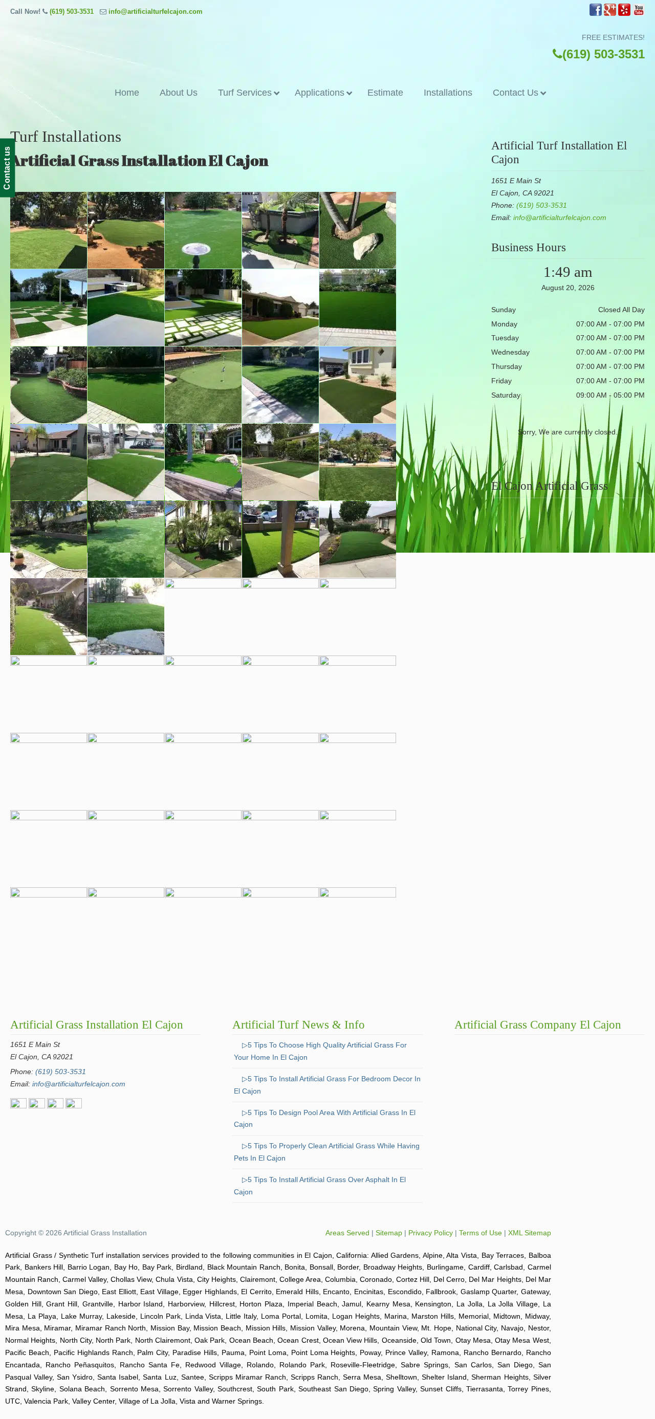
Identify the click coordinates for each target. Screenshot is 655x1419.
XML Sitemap (529, 1233)
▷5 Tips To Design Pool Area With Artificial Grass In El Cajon (325, 1118)
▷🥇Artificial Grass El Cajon (327, 48)
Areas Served (347, 1233)
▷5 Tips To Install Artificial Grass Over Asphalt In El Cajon (320, 1185)
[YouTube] (638, 13)
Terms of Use (480, 1233)
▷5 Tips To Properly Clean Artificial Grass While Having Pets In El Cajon (327, 1152)
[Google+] (610, 13)
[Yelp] (624, 13)
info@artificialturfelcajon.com (155, 11)
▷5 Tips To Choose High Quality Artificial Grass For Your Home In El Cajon (320, 1051)
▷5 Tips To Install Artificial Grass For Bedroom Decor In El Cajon (327, 1085)
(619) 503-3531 (72, 11)
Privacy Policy (430, 1233)
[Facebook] (596, 13)
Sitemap (389, 1233)
